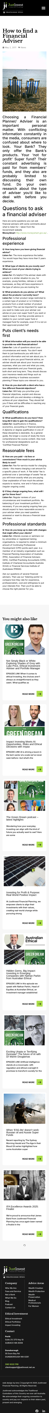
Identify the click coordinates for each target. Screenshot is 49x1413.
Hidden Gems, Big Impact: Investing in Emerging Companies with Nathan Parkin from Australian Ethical (23, 974)
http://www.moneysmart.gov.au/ (31, 233)
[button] (43, 8)
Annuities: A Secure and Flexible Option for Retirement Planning (24, 1361)
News (23, 47)
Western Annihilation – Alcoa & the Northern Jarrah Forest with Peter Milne (23, 1284)
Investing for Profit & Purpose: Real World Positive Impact (23, 893)
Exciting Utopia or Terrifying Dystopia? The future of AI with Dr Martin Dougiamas (23, 1054)
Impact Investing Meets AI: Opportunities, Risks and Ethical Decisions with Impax (24, 744)
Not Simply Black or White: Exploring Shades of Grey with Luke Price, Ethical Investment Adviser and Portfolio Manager (23, 664)
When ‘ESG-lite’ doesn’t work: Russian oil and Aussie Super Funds (22, 1132)
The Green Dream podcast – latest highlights (22, 818)
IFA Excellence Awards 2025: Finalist (22, 1207)
